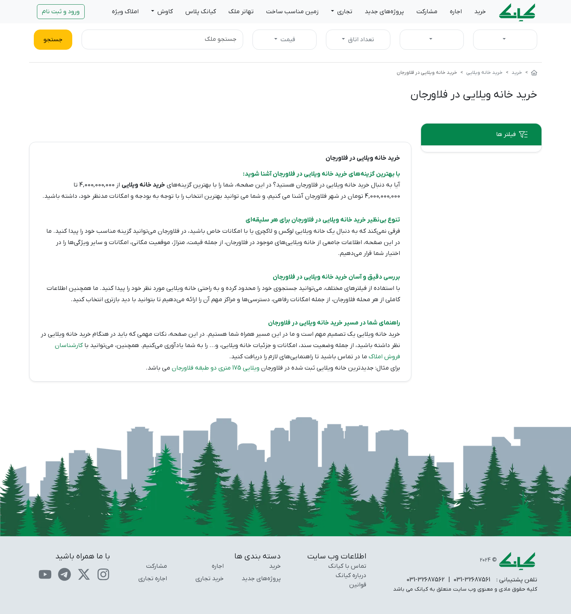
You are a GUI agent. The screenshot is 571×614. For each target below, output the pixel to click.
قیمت (287, 40)
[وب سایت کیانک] (517, 11)
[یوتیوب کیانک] (45, 574)
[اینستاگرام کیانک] (103, 574)
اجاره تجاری (152, 579)
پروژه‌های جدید (384, 12)
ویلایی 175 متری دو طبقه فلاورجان (215, 368)
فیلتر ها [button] (506, 134)
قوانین (357, 585)
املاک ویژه (125, 12)
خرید (480, 12)
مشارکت (426, 12)
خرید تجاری (209, 579)
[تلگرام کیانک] (64, 574)
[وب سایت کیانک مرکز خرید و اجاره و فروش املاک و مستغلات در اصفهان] (534, 72)
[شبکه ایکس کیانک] (84, 574)
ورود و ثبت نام (61, 12)
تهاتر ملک (241, 12)
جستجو (53, 40)
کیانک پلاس (200, 12)
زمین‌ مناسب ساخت (292, 12)
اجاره (456, 12)
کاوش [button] (164, 12)
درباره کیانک (351, 575)
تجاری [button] (344, 12)
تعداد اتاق (360, 40)
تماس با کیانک (347, 566)
